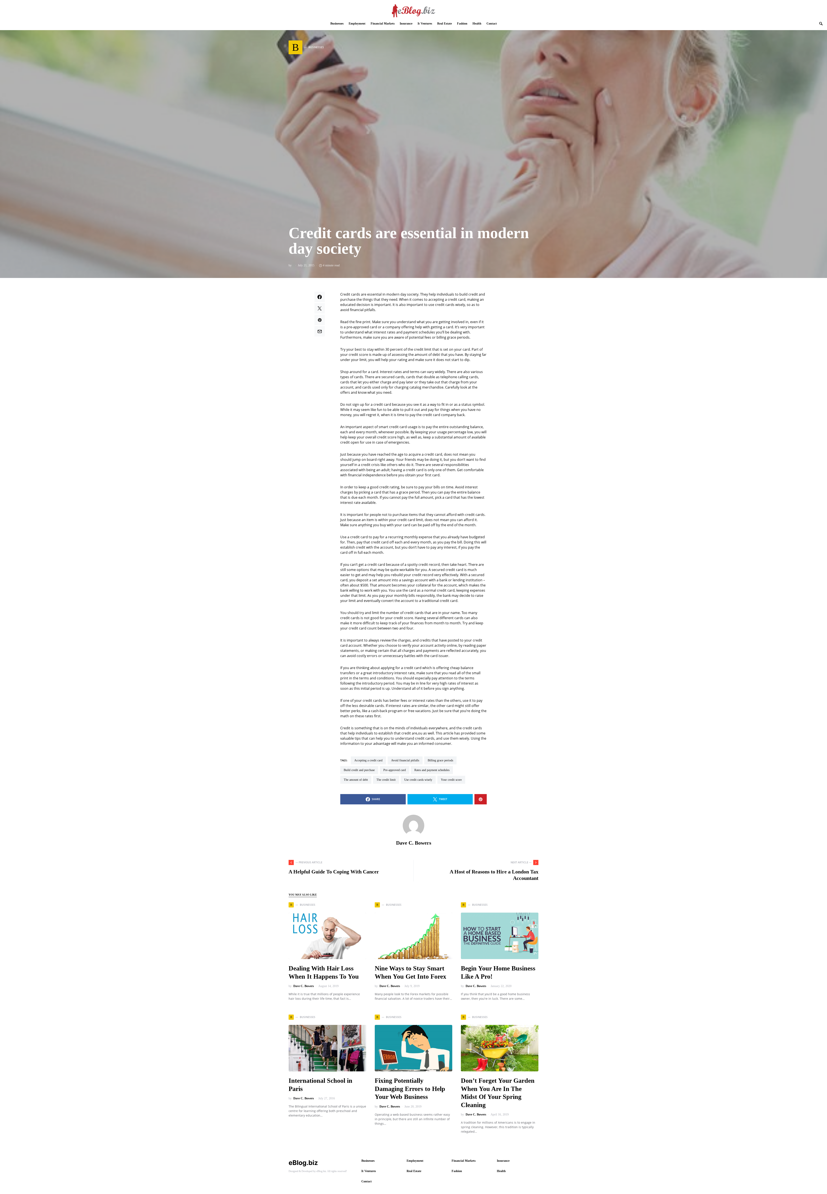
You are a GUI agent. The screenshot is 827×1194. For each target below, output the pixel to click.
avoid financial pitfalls (405, 760)
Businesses (368, 1160)
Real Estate (414, 1171)
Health (501, 1171)
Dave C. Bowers (413, 843)
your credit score (451, 779)
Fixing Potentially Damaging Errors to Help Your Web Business (410, 1088)
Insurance (503, 1160)
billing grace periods (440, 760)
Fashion (457, 1171)
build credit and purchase (359, 770)
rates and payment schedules (431, 770)
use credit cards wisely (418, 779)
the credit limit (386, 779)
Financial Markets (464, 1160)
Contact (366, 1181)
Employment (415, 1160)
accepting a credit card (368, 760)
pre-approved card (394, 770)
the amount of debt (356, 779)
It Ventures (368, 1171)
